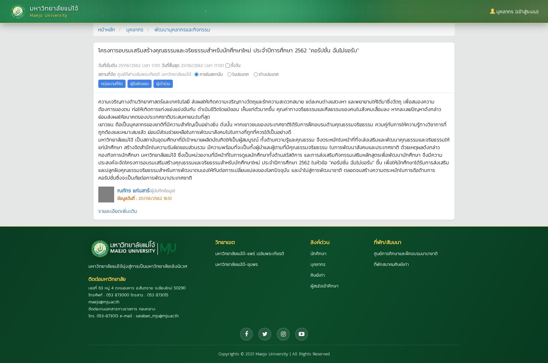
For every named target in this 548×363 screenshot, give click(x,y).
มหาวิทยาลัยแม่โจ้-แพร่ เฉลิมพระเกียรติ (249, 253)
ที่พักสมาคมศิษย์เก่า (391, 264)
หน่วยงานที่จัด (112, 84)
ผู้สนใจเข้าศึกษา (324, 286)
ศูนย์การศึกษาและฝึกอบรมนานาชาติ (406, 253)
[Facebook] (246, 334)
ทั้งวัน (235, 65)
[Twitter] (264, 334)
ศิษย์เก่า (317, 275)
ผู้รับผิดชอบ (139, 84)
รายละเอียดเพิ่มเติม (117, 211)
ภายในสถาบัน (211, 74)
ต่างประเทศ (269, 74)
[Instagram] (283, 334)
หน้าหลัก (106, 29)
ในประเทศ (240, 74)
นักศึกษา (318, 253)
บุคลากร (134, 29)
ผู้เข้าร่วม (163, 84)
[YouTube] (301, 334)
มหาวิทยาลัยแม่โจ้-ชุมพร (236, 264)
